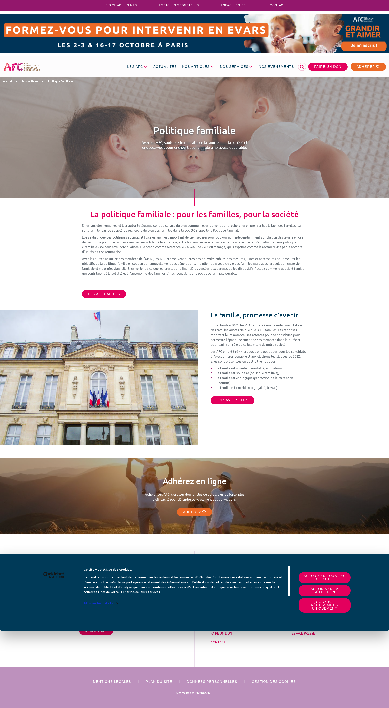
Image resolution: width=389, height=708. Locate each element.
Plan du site (159, 681)
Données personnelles (212, 681)
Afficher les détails (98, 603)
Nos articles (30, 81)
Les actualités (104, 294)
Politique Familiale (60, 81)
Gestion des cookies (274, 681)
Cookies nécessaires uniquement (324, 605)
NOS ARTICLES (196, 66)
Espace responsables (179, 5)
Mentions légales (112, 681)
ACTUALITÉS (165, 66)
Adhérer (366, 66)
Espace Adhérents (120, 5)
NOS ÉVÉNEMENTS (276, 66)
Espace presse (234, 5)
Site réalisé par (185, 692)
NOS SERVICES (234, 66)
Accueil (8, 81)
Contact (277, 5)
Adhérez (192, 512)
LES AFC (135, 66)
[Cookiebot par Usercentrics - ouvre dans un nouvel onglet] (54, 575)
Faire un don (327, 66)
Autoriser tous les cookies (325, 577)
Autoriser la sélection (325, 590)
